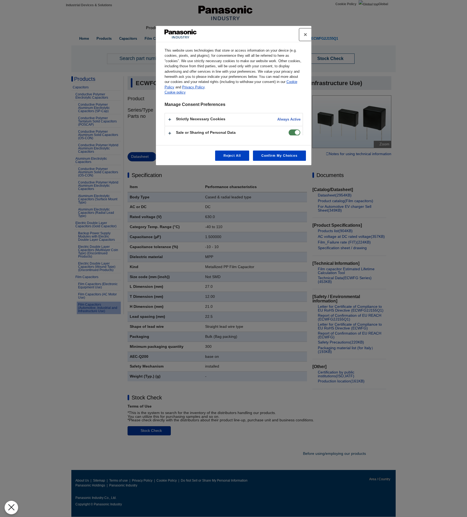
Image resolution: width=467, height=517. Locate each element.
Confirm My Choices (279, 156)
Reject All (232, 156)
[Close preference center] (305, 35)
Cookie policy (175, 92)
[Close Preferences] (11, 507)
